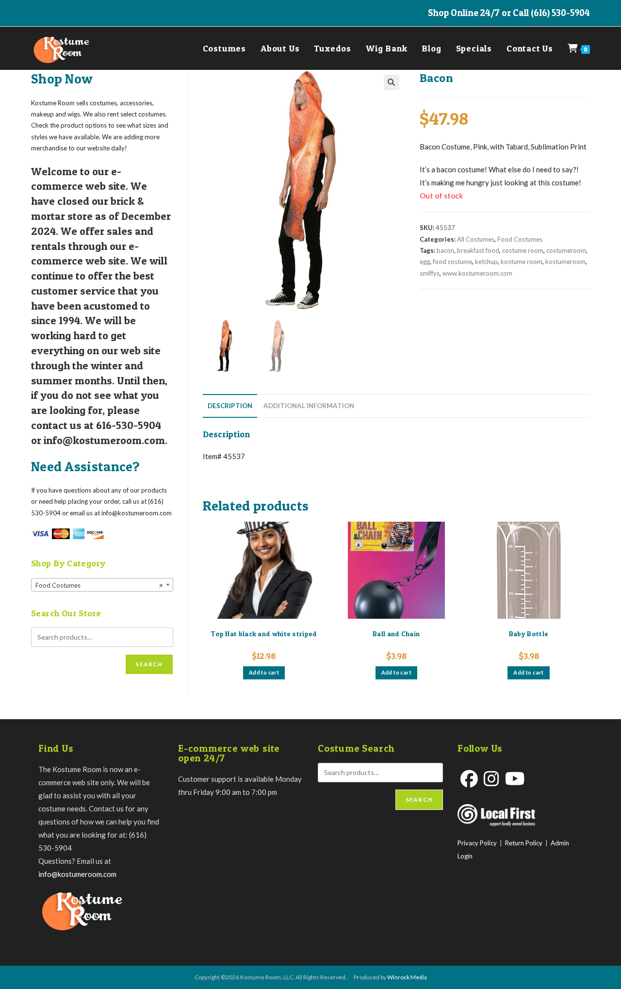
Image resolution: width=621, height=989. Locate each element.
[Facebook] (469, 778)
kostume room (521, 261)
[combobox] (102, 585)
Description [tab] (230, 406)
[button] (391, 82)
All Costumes (475, 239)
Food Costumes (519, 239)
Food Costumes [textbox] (99, 585)
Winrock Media (407, 977)
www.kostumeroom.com (477, 273)
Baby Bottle (528, 633)
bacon (445, 250)
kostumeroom (565, 261)
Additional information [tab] (308, 406)
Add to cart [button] (264, 672)
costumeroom (566, 250)
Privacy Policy (477, 843)
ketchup (486, 261)
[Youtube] (515, 778)
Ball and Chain (396, 633)
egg (425, 261)
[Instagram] (491, 778)
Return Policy (523, 843)
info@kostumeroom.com (77, 874)
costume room (522, 250)
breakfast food (478, 250)
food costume (452, 261)
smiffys (430, 273)
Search (149, 664)
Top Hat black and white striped (264, 633)
